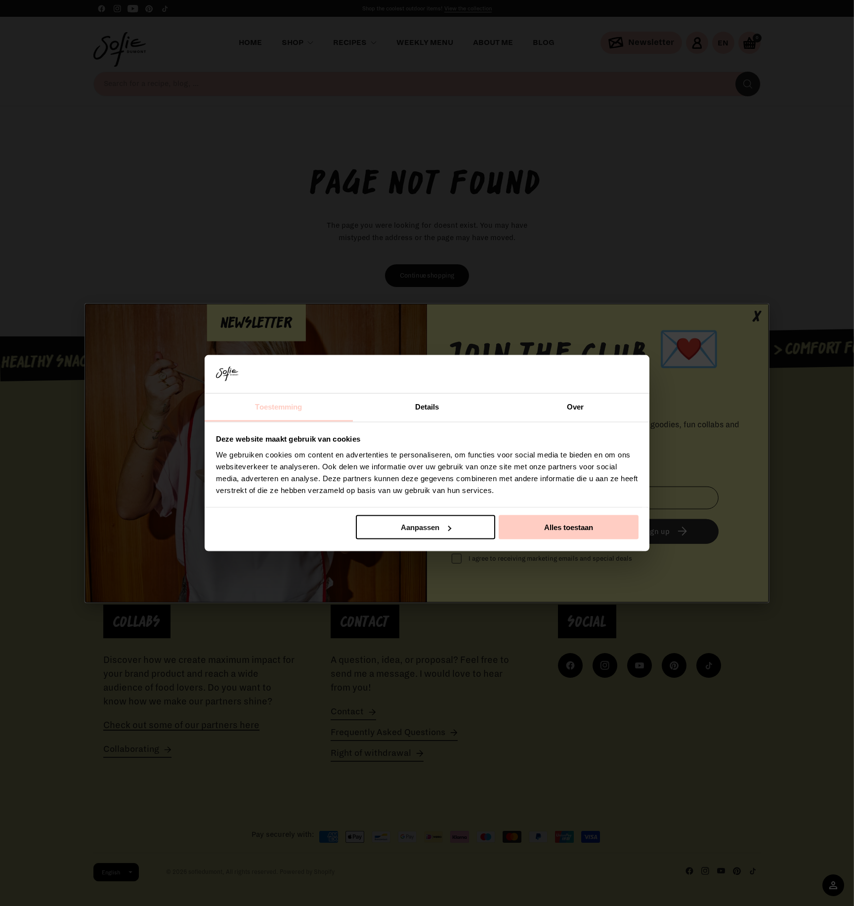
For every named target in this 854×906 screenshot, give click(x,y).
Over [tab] (575, 406)
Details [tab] (427, 406)
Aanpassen (420, 527)
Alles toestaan (568, 527)
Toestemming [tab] (278, 406)
